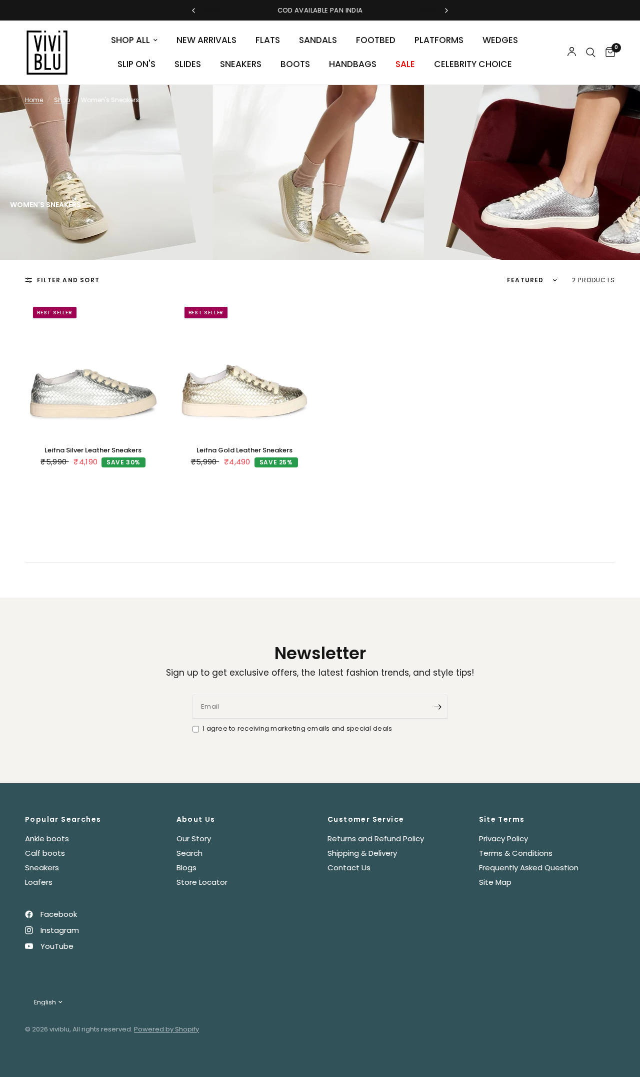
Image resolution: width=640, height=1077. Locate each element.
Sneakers (241, 64)
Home (34, 100)
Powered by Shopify (166, 1029)
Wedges (500, 40)
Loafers (38, 882)
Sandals (318, 40)
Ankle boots (47, 838)
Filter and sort (68, 280)
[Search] (590, 53)
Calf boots (45, 853)
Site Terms (502, 819)
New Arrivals (206, 40)
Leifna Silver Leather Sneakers (93, 450)
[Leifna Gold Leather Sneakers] (244, 367)
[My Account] (571, 53)
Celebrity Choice (473, 64)
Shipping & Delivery (362, 853)
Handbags (352, 64)
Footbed (376, 40)
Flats (268, 40)
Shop (62, 100)
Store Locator (202, 882)
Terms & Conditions (515, 853)
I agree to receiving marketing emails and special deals (297, 728)
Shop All (130, 40)
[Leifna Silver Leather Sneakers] (93, 367)
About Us (196, 819)
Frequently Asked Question (528, 867)
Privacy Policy (503, 838)
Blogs (186, 867)
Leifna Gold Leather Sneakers (244, 450)
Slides (187, 64)
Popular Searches (63, 819)
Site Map (495, 882)
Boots (295, 64)
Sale (405, 64)
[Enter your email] (438, 707)
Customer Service (366, 819)
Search (189, 853)
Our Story (193, 838)
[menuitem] (134, 41)
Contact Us (349, 867)
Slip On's (137, 64)
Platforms (439, 40)
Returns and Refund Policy (376, 838)
